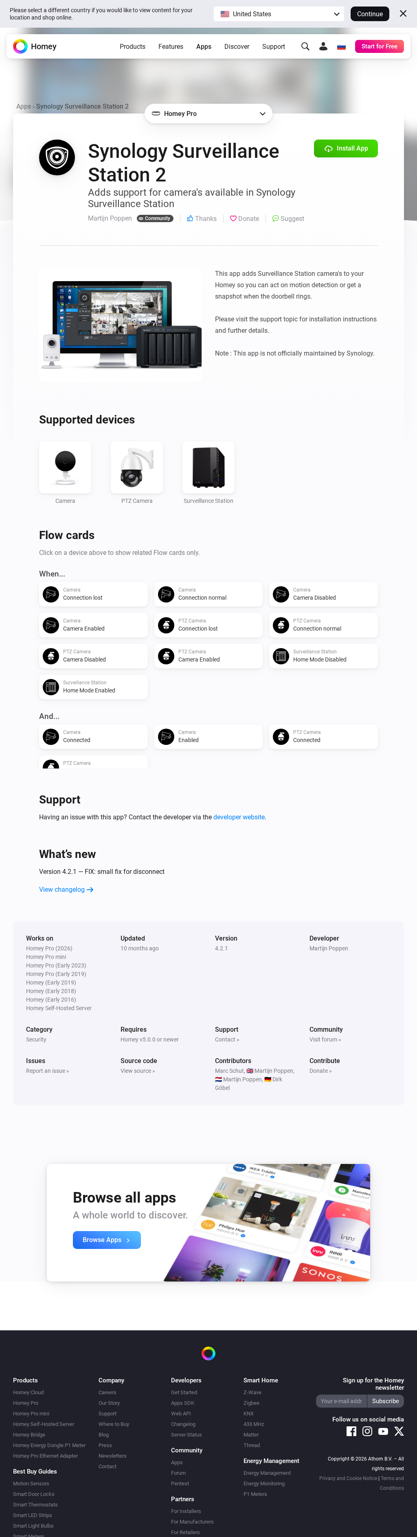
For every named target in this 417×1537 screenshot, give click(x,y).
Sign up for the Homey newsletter (373, 1384)
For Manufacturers (192, 1522)
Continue (370, 14)
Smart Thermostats (35, 1505)
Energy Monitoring (264, 1483)
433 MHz (254, 1424)
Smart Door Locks (34, 1494)
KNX (249, 1413)
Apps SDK (182, 1403)
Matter (251, 1435)
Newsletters (113, 1456)
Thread (252, 1445)
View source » (138, 1071)
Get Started (184, 1392)
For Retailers (185, 1532)
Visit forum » (325, 1039)
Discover (236, 46)
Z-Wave (252, 1392)
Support (273, 46)
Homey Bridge (29, 1435)
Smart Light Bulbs (33, 1526)
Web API (181, 1413)
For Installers (186, 1511)
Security (36, 1039)
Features (170, 46)
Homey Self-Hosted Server (43, 1424)
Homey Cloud (28, 1392)
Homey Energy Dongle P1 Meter (49, 1445)
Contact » (227, 1039)
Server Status (186, 1435)
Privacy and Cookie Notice (348, 1478)
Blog (104, 1435)
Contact (107, 1466)
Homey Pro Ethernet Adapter (45, 1456)
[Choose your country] (341, 46)
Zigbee (251, 1403)
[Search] (305, 46)
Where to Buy (114, 1424)
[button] (279, 14)
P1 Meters (255, 1494)
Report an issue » (47, 1071)
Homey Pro (25, 1403)
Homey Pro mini (31, 1413)
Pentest (180, 1483)
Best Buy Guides (35, 1471)
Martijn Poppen (328, 948)
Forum (178, 1473)
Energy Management (267, 1473)
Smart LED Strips (32, 1515)
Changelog (183, 1424)
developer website (239, 817)
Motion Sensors (31, 1483)
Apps (203, 46)
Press (105, 1445)
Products (132, 46)
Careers (107, 1392)
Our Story (109, 1403)
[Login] (323, 46)
